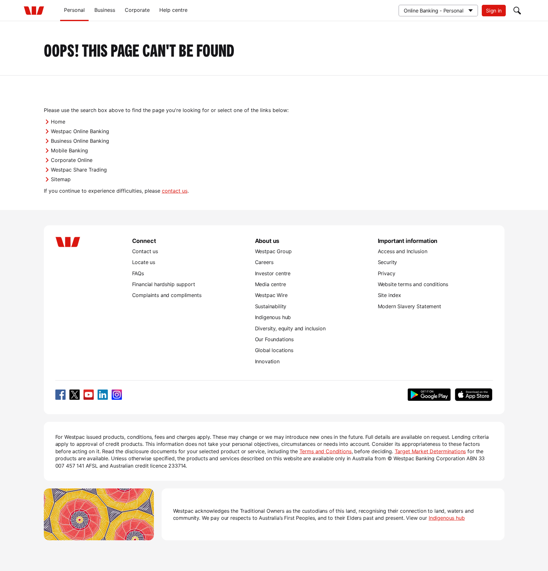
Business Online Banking (80, 141)
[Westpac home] (34, 10)
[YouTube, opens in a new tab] (88, 395)
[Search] (517, 10)
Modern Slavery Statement (409, 306)
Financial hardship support (163, 284)
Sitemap (61, 179)
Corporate (137, 10)
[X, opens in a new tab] (74, 395)
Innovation (267, 361)
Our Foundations (274, 339)
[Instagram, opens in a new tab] (117, 395)
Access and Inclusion (402, 251)
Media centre (270, 284)
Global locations (274, 350)
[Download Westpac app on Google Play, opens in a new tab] (429, 394)
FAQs (138, 273)
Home (58, 121)
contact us (174, 191)
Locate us (143, 262)
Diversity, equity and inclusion (290, 328)
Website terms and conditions (413, 284)
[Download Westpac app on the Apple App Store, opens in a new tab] (474, 394)
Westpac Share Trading (79, 169)
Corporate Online (71, 160)
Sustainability (271, 306)
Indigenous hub (273, 317)
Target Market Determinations (430, 451)
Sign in (494, 10)
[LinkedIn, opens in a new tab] (103, 395)
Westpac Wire (271, 295)
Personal (74, 10)
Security (387, 262)
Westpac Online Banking (80, 131)
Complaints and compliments (167, 295)
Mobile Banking (69, 150)
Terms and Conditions (325, 451)
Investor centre (273, 273)
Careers (264, 262)
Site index (389, 295)
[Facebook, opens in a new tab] (60, 395)
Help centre (173, 10)
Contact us (145, 251)
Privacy (386, 273)
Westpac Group (273, 251)
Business (104, 10)
